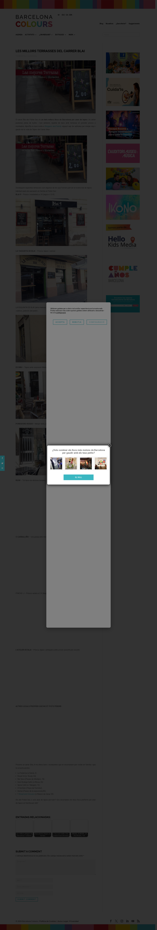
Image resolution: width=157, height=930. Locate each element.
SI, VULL (78, 477)
